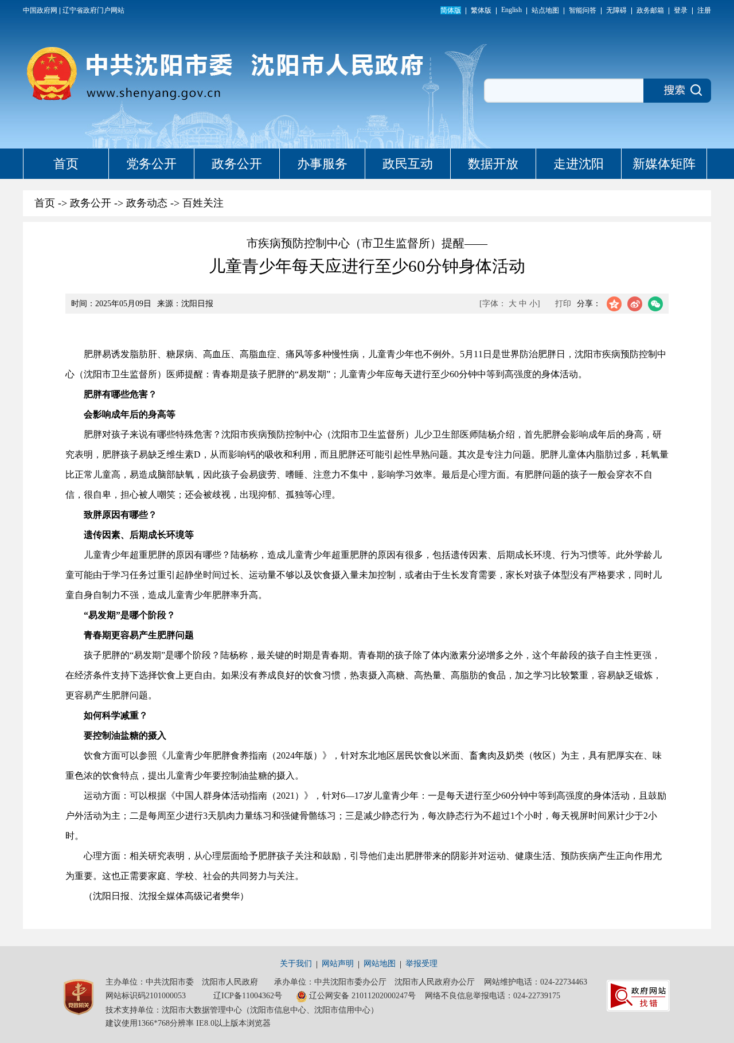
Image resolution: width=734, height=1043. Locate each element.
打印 (563, 303)
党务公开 (151, 164)
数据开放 (493, 164)
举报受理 (421, 963)
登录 (681, 10)
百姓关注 (203, 203)
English (511, 10)
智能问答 (582, 10)
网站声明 (338, 963)
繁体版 (481, 10)
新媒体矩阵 (664, 164)
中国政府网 (40, 10)
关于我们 (296, 963)
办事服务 (322, 164)
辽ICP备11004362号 (247, 995)
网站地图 (380, 963)
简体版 (450, 10)
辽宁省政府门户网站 (93, 10)
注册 (704, 10)
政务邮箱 (650, 10)
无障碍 (616, 10)
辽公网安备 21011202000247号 (362, 995)
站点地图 (545, 10)
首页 (66, 164)
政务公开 (237, 164)
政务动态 (146, 203)
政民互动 (407, 164)
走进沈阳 (578, 164)
